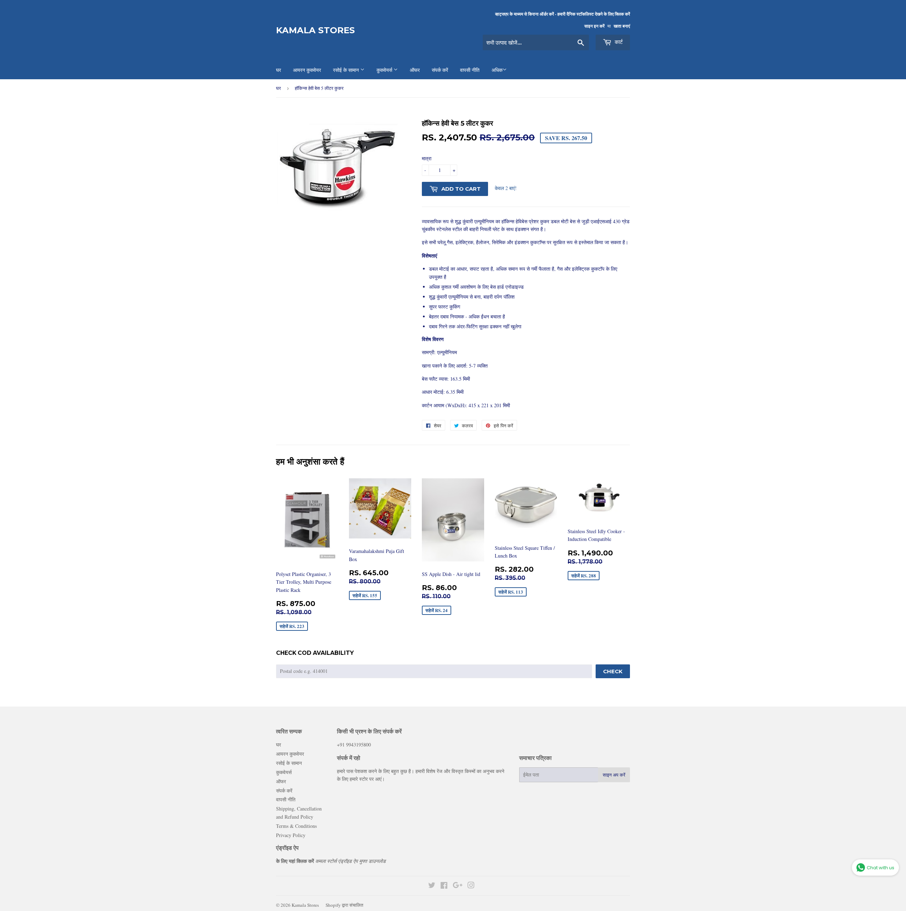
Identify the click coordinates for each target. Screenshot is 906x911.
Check (613, 671)
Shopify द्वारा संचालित (344, 905)
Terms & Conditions (296, 826)
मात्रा (426, 158)
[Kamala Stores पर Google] (458, 886)
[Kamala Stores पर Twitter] (431, 886)
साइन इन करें (594, 26)
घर (278, 88)
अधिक (497, 70)
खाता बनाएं (622, 26)
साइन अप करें (614, 775)
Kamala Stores (315, 30)
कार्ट (618, 42)
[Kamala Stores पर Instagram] (471, 886)
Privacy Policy (290, 835)
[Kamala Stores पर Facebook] (444, 886)
